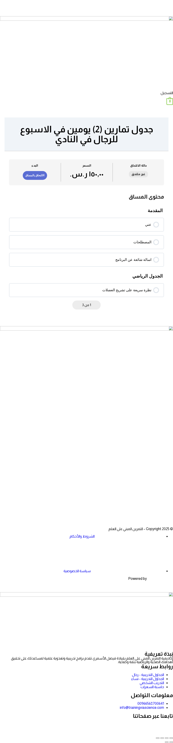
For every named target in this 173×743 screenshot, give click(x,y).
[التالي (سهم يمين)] (166, 742)
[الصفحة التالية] (76, 305)
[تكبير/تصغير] (171, 738)
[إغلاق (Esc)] (157, 738)
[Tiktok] (131, 508)
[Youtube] (143, 508)
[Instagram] (167, 508)
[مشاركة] (162, 738)
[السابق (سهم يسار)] (171, 742)
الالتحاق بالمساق (34, 175)
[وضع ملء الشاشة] (166, 738)
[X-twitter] (155, 508)
